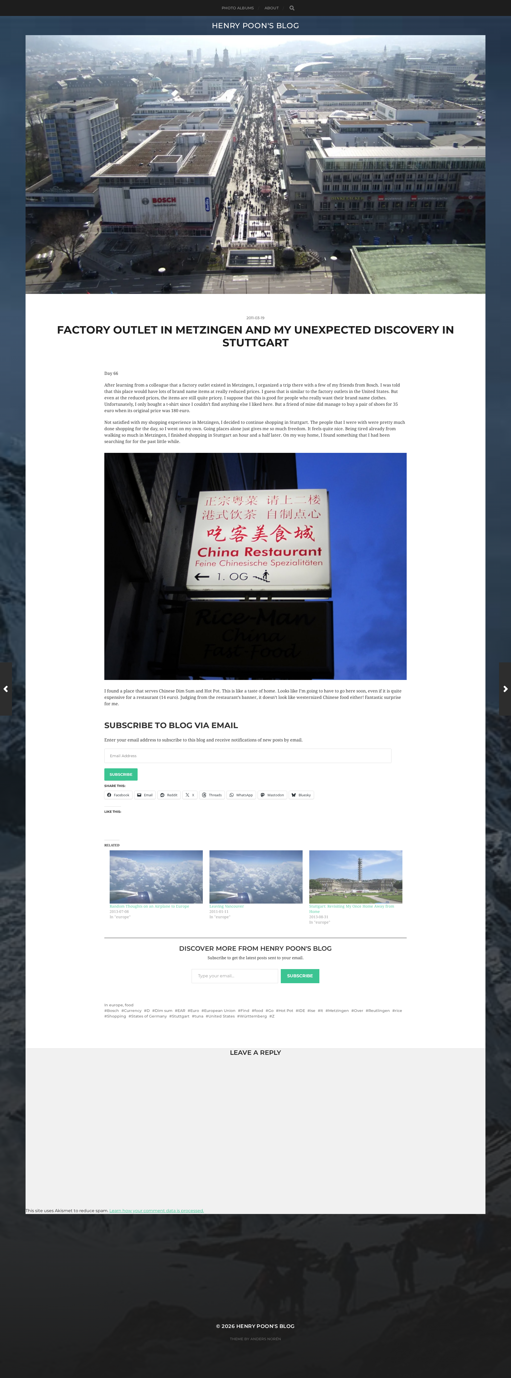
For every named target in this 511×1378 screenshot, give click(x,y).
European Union (220, 1010)
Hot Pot (286, 1010)
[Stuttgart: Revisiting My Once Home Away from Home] (356, 877)
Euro (194, 1010)
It (321, 1010)
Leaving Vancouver (226, 906)
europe (116, 1005)
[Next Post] (505, 689)
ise (312, 1010)
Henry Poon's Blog (255, 25)
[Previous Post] (6, 689)
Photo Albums (238, 8)
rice (398, 1010)
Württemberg (253, 1016)
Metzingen (338, 1010)
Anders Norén (265, 1339)
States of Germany (149, 1016)
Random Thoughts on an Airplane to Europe (149, 906)
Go (271, 1010)
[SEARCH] (292, 8)
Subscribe (121, 774)
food (129, 1005)
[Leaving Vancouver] (256, 877)
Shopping (116, 1016)
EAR (181, 1010)
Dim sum (163, 1010)
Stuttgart (180, 1016)
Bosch (113, 1010)
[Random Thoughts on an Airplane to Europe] (157, 877)
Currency (133, 1010)
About (272, 8)
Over (358, 1010)
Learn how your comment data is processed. (156, 1210)
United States (221, 1016)
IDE (301, 1010)
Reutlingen (379, 1010)
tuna (199, 1016)
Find (245, 1010)
